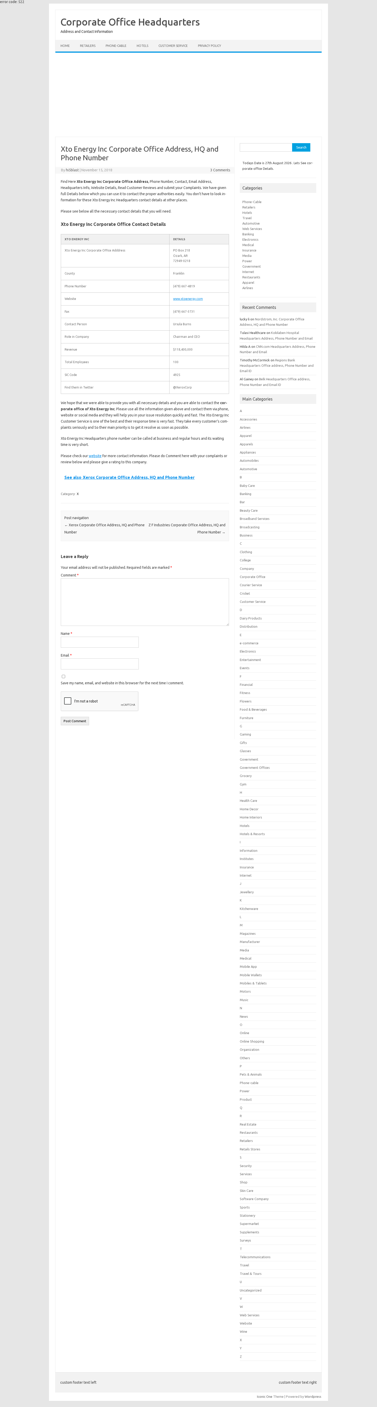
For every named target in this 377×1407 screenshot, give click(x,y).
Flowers (246, 701)
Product (246, 1099)
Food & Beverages (253, 709)
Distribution (248, 626)
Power (247, 261)
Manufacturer (250, 941)
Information (248, 850)
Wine (243, 1331)
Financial (246, 684)
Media (247, 255)
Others (245, 1058)
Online (244, 1033)
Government (251, 266)
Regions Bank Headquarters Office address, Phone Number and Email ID (277, 365)
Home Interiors (251, 817)
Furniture (246, 718)
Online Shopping (252, 1041)
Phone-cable (116, 45)
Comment (70, 575)
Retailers (87, 45)
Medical (248, 245)
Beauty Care (249, 510)
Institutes (247, 858)
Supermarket (249, 1223)
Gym (243, 784)
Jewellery (247, 892)
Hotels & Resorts (252, 834)
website (95, 456)
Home (65, 45)
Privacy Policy (209, 45)
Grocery (246, 776)
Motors (245, 991)
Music (244, 1000)
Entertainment (250, 660)
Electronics (250, 239)
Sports (245, 1207)
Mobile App (248, 966)
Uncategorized (251, 1290)
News (244, 1016)
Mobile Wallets (251, 975)
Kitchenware (249, 908)
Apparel (248, 282)
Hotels (142, 45)
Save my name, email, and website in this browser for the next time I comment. (122, 683)
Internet (248, 272)
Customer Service (173, 45)
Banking (248, 234)
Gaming (245, 734)
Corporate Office (252, 577)
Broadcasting (250, 527)
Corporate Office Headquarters (130, 21)
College (245, 560)
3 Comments (220, 170)
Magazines (248, 933)
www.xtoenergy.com (188, 298)
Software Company (254, 1199)
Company (247, 568)
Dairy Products (251, 618)
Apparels (246, 444)
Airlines (247, 288)
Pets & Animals (251, 1074)
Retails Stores (250, 1149)
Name (66, 634)
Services (246, 1174)
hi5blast (72, 170)
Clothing (246, 552)
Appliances (248, 452)
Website (246, 1323)
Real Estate (248, 1124)
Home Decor (249, 809)
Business (246, 535)
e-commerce (249, 643)
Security (246, 1166)
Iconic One (264, 1396)
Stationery (247, 1215)
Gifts (243, 742)
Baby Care (247, 485)
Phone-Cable (252, 202)
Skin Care (246, 1190)
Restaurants (251, 277)
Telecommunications (255, 1257)
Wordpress (313, 1396)
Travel (247, 218)
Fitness (245, 693)
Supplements (249, 1232)
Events (245, 668)
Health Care (248, 800)
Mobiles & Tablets (253, 983)
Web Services (252, 228)
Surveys (245, 1240)
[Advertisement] (188, 95)
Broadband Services (255, 518)
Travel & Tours (251, 1273)
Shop (243, 1182)
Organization (249, 1049)
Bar (242, 502)
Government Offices (255, 767)
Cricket (245, 593)
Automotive (251, 223)
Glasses (245, 751)
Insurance (249, 250)
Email (66, 655)
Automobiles (249, 460)
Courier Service (251, 585)
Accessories (248, 419)
